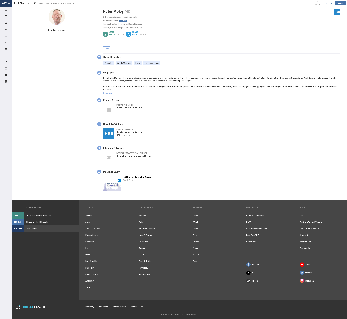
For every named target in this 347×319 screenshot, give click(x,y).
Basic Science (91, 274)
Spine (87, 222)
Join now (328, 3)
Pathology (89, 268)
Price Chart (251, 242)
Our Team (103, 307)
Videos (196, 255)
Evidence (196, 242)
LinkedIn (309, 272)
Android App (305, 242)
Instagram (309, 281)
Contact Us (305, 248)
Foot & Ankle (91, 261)
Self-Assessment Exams (257, 229)
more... (88, 287)
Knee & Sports (91, 235)
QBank (195, 222)
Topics (196, 235)
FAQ (301, 215)
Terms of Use (137, 307)
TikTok (255, 281)
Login (340, 3)
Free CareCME (252, 235)
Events (196, 261)
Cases (195, 229)
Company (89, 307)
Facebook (256, 264)
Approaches (144, 274)
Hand (87, 255)
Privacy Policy (119, 307)
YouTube (309, 264)
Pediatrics (89, 242)
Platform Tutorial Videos (311, 222)
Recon (88, 248)
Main (107, 49)
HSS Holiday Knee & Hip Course (137, 177)
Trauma (88, 215)
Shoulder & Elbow (93, 229)
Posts (195, 248)
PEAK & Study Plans (255, 215)
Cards (195, 215)
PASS (248, 222)
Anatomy (89, 281)
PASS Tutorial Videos (309, 229)
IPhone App (305, 235)
